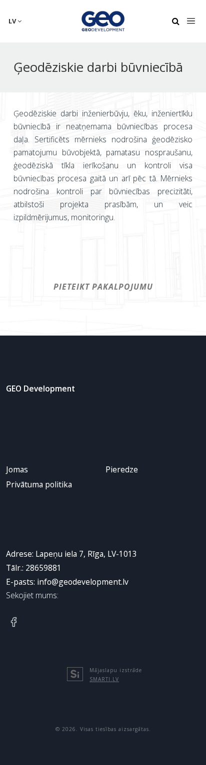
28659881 (44, 567)
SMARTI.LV (104, 679)
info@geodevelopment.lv (82, 581)
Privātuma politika (39, 484)
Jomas (17, 469)
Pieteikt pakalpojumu (103, 286)
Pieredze (122, 469)
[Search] (175, 21)
